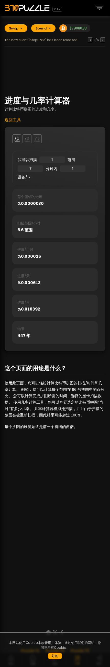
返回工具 (13, 120)
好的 (55, 656)
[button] (99, 8)
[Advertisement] (55, 70)
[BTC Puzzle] (28, 8)
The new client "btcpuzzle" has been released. (41, 40)
